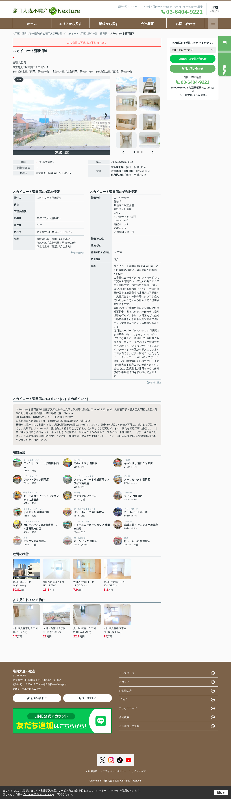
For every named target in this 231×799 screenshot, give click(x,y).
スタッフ (124, 681)
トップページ (126, 673)
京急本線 (116, 171)
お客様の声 (125, 690)
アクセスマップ (128, 708)
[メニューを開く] (213, 23)
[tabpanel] (138, 112)
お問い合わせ (185, 24)
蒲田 (128, 167)
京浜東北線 (117, 167)
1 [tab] (134, 152)
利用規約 (92, 771)
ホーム (32, 24)
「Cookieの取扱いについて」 (37, 794)
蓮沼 (128, 174)
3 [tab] (142, 152)
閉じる (221, 792)
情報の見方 (78, 253)
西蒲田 (31, 67)
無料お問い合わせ (192, 68)
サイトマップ (138, 771)
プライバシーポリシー (114, 771)
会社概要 (147, 24)
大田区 (24, 67)
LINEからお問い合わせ (192, 58)
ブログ (123, 699)
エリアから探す (70, 24)
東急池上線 (117, 174)
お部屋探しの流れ (129, 726)
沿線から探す (109, 24)
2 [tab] (138, 152)
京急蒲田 (129, 171)
